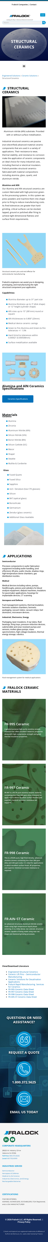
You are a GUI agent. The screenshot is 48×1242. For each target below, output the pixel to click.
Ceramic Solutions (29, 75)
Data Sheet (12, 741)
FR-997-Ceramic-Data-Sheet (21, 991)
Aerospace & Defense (10, 1173)
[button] (24, 66)
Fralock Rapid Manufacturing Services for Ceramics (26, 985)
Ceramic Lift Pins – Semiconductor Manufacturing (24, 975)
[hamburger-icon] (42, 15)
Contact (33, 4)
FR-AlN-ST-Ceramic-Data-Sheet (22, 997)
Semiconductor (8, 1171)
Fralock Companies (20, 4)
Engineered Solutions (11, 75)
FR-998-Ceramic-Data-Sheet (21, 994)
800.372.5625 (14, 1156)
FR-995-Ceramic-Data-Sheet (21, 989)
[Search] (44, 22)
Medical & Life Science (10, 1176)
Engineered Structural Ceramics (23, 972)
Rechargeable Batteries (11, 1181)
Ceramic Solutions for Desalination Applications (24, 980)
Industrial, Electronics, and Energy (15, 1179)
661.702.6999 (12, 1158)
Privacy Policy (24, 1222)
